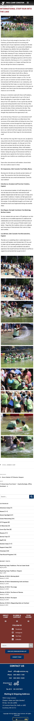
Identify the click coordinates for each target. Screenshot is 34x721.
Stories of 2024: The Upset (8, 597)
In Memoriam (4, 526)
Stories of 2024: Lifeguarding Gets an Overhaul (14, 603)
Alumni (2, 511)
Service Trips (4, 536)
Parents (2, 533)
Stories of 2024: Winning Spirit (9, 576)
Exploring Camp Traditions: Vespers (11, 571)
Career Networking (5, 518)
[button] (27, 2)
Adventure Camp (5, 508)
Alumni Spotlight (5, 515)
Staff (4, 464)
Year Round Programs (6, 554)
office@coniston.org (20, 671)
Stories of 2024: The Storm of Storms (11, 592)
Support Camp (4, 547)
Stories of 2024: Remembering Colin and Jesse (14, 581)
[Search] (31, 496)
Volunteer (3, 551)
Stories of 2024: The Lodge (8, 587)
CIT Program (3, 522)
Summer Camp (11, 464)
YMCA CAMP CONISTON (15, 3)
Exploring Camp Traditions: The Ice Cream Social (14, 565)
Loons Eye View (4, 529)
